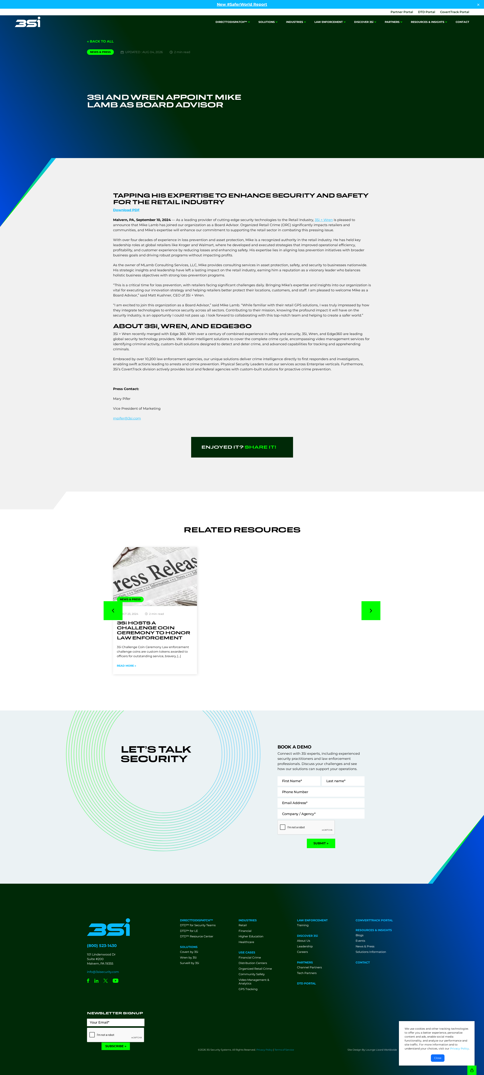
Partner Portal (402, 12)
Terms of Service (284, 1049)
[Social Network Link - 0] (88, 981)
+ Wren (324, 220)
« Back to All (100, 41)
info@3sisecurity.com (103, 972)
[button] (113, 610)
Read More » (126, 665)
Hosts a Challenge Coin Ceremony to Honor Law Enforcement (153, 630)
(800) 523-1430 (102, 945)
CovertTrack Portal (454, 12)
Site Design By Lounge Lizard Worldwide (372, 1049)
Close (437, 1058)
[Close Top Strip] (478, 4)
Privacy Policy (264, 1049)
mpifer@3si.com (127, 418)
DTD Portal (426, 12)
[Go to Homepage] (27, 22)
